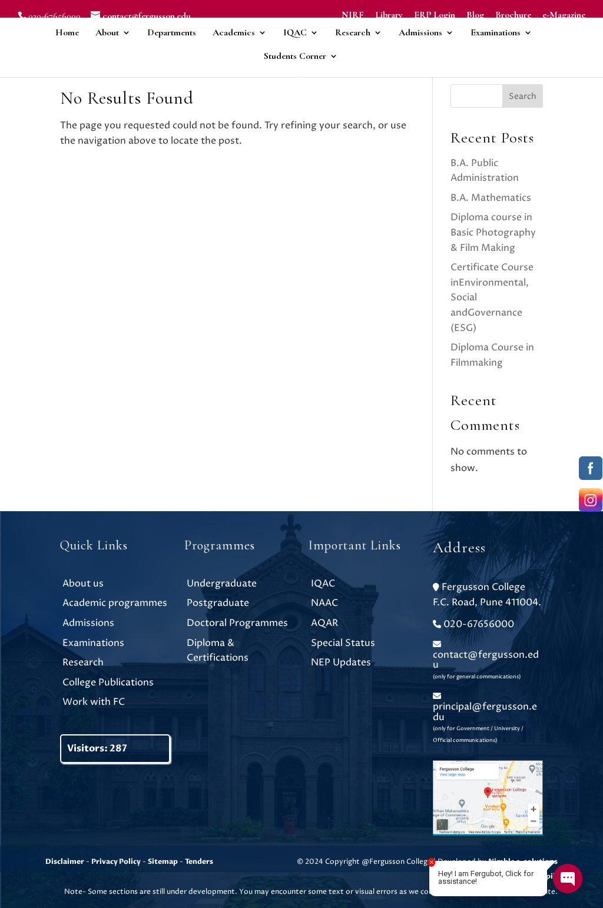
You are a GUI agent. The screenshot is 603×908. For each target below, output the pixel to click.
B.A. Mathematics (490, 197)
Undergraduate (222, 583)
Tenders (199, 861)
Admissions (420, 32)
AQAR (324, 623)
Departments (171, 32)
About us (83, 583)
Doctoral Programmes (237, 623)
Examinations (496, 32)
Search (522, 96)
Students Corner (295, 56)
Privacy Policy (116, 861)
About (107, 32)
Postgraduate (218, 603)
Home (67, 32)
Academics (234, 32)
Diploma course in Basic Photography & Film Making (493, 232)
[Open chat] (567, 878)
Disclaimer (64, 861)
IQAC (295, 32)
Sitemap (163, 861)
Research (352, 32)
